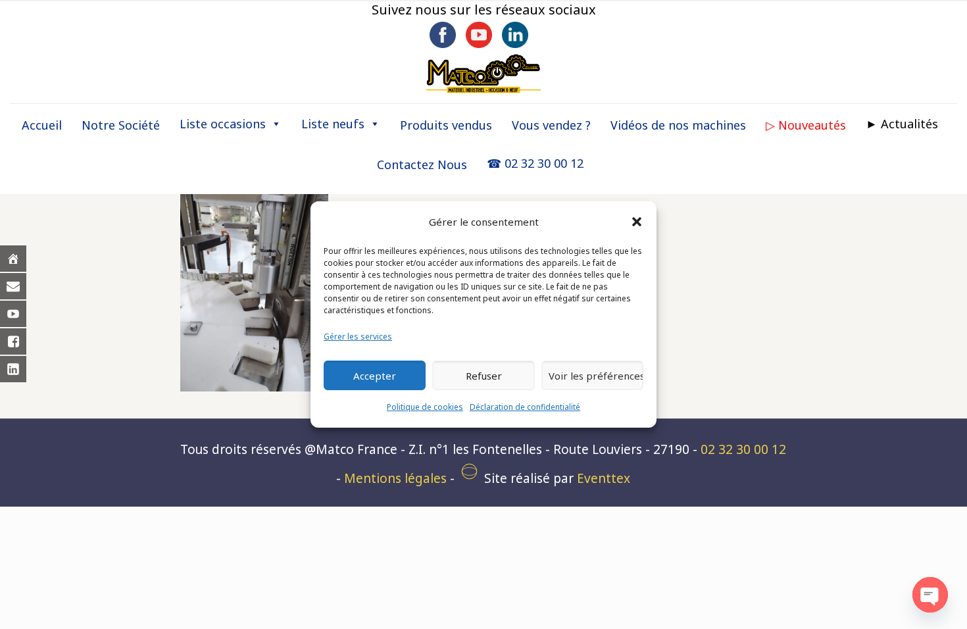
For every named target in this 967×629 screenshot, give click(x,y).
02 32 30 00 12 (743, 449)
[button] (636, 221)
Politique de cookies (425, 407)
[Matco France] (483, 73)
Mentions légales (395, 478)
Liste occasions (223, 124)
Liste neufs (332, 124)
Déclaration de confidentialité (525, 407)
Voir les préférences (596, 375)
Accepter (374, 375)
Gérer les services (358, 336)
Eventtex (603, 478)
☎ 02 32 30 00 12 (535, 163)
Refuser (484, 375)
